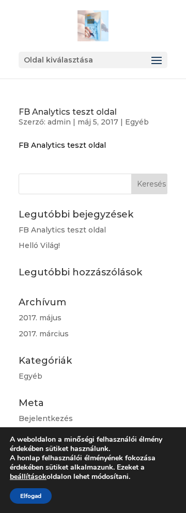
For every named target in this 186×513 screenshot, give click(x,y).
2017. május (40, 317)
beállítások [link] (28, 476)
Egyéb (137, 122)
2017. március (44, 333)
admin (59, 122)
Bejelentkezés (46, 418)
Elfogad (30, 496)
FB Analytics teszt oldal (68, 112)
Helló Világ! (39, 245)
